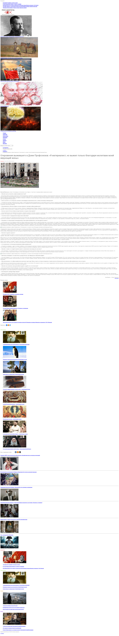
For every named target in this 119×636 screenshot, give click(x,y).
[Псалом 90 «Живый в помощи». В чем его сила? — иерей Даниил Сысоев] (14, 387)
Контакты (5, 143)
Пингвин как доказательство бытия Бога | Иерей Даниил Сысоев (15, 359)
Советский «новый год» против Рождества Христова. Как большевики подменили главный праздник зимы (20, 6)
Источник (117, 278)
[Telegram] (10, 325)
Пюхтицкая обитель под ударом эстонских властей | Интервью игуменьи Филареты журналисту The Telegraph (20, 5)
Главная (4, 133)
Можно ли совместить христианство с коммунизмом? (9, 81)
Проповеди (5, 137)
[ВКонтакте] (6, 325)
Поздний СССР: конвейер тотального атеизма (10, 2)
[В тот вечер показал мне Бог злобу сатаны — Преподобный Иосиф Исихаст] (14, 447)
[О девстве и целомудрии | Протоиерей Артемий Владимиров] (14, 624)
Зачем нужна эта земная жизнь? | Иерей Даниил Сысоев (13, 374)
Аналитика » (5, 151)
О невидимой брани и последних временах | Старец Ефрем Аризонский (16, 344)
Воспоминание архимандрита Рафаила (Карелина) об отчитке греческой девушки (18, 472)
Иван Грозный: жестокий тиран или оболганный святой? (13, 609)
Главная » (5, 150)
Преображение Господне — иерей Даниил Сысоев (12, 419)
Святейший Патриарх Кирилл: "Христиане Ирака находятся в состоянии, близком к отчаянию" (21, 502)
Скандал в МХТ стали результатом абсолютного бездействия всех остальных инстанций (20, 455)
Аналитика (5, 134)
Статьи (4, 139)
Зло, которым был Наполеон (6, 534)
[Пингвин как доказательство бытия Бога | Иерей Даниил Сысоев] (14, 357)
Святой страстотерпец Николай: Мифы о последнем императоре (12, 36)
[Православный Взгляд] (8, 14)
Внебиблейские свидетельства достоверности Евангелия (13, 607)
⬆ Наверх (2, 633)
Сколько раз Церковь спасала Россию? (10, 605)
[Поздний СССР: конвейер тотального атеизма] (10, 292)
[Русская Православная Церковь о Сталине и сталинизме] (10, 306)
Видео (4, 142)
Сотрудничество (5, 147)
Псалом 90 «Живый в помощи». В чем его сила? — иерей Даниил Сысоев (16, 389)
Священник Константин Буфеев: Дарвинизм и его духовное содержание (16, 487)
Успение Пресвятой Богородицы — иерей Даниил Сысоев (13, 404)
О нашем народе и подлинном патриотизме (8, 131)
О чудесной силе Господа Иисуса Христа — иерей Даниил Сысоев (15, 434)
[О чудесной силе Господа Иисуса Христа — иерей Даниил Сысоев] (14, 432)
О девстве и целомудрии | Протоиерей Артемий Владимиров (14, 626)
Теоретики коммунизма (4, 106)
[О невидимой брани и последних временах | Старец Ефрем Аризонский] (14, 342)
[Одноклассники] (8, 325)
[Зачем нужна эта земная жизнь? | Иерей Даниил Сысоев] (14, 372)
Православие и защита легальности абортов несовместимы (13, 519)
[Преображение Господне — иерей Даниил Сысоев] (14, 417)
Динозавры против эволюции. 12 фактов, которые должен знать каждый (14, 7)
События (4, 140)
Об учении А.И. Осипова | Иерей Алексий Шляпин (12, 628)
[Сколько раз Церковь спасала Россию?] (14, 603)
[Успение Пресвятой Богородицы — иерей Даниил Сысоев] (14, 402)
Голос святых (5, 136)
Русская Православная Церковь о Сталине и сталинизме (12, 4)
